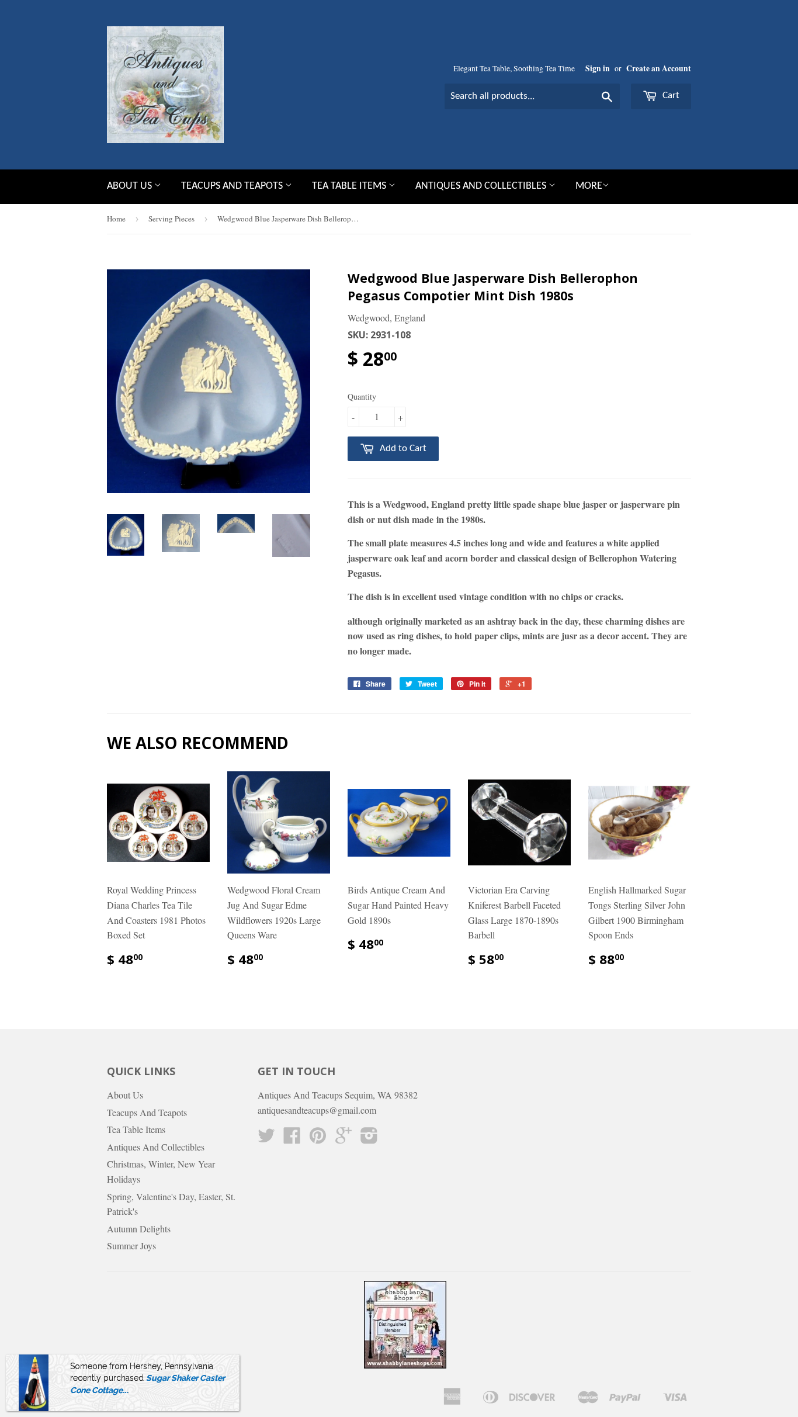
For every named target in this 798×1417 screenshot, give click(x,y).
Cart (669, 96)
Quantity (362, 396)
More (588, 186)
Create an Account (658, 68)
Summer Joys (131, 1245)
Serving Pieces (171, 218)
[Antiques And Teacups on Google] (343, 1138)
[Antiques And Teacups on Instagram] (369, 1138)
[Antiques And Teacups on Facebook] (292, 1138)
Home (116, 218)
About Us (130, 186)
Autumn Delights (139, 1228)
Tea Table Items (350, 186)
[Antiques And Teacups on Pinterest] (318, 1138)
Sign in (597, 68)
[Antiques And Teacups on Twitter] (266, 1138)
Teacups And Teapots (233, 186)
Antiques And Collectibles (482, 186)
